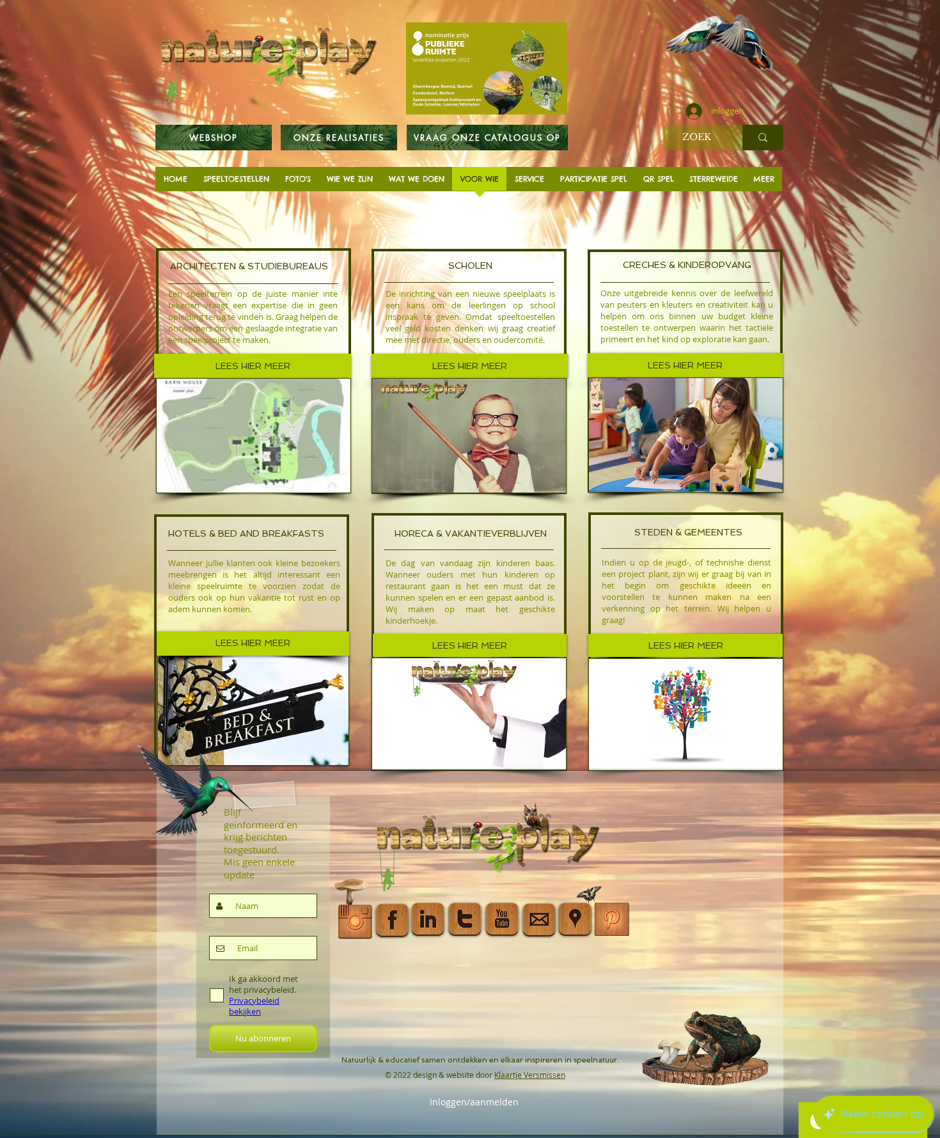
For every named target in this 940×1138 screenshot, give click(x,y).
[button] (685, 365)
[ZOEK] (762, 137)
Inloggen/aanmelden (474, 1102)
